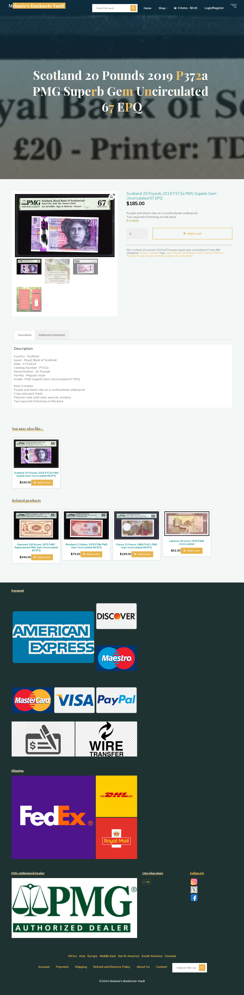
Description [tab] (25, 335)
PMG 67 (218, 252)
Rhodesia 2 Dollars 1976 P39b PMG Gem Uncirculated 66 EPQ (86, 546)
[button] (112, 197)
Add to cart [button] (44, 482)
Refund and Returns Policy (111, 967)
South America (151, 956)
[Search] (202, 967)
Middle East (108, 956)
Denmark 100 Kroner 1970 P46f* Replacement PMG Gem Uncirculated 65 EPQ (36, 547)
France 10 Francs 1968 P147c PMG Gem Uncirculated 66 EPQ (136, 546)
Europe (144, 252)
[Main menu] (234, 5)
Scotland (154, 252)
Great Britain (189, 252)
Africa (72, 956)
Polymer (131, 255)
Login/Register (214, 8)
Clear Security (173, 252)
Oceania (170, 956)
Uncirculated (186, 255)
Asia (82, 956)
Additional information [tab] (51, 335)
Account (44, 967)
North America (128, 956)
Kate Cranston (205, 252)
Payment (62, 967)
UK (176, 255)
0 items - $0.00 (187, 8)
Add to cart (195, 233)
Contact (161, 967)
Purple (149, 255)
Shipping (81, 967)
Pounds (141, 255)
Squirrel (169, 255)
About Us (143, 967)
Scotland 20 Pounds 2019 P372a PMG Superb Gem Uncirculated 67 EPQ (171, 196)
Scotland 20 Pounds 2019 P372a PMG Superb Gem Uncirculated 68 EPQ (36, 474)
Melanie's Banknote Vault (36, 6)
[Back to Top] (231, 982)
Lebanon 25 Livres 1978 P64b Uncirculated (186, 543)
